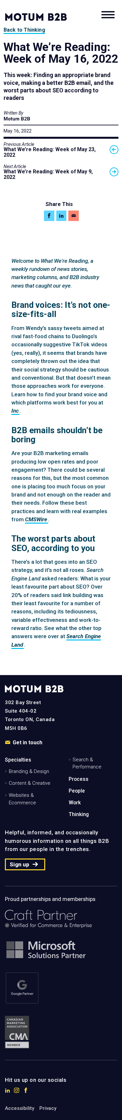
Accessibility (19, 1108)
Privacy (47, 1108)
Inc (15, 410)
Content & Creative (29, 783)
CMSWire (36, 519)
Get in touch (27, 743)
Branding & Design (29, 771)
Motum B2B (17, 119)
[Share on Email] (73, 216)
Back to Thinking (24, 30)
